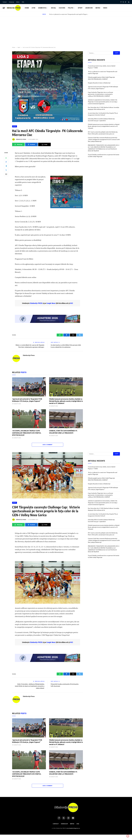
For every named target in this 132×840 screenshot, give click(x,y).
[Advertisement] (66, 30)
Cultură (62, 8)
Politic (70, 8)
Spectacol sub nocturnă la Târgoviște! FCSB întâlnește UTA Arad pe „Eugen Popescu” (27, 400)
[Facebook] (6, 162)
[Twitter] (6, 170)
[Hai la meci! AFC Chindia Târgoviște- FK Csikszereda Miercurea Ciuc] (47, 121)
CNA (23, 2)
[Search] (128, 2)
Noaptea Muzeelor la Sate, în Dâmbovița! (99, 83)
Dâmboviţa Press (21, 139)
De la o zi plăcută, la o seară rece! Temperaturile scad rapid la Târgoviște (69, 14)
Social (53, 8)
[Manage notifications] (127, 836)
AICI (71, 303)
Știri (33, 8)
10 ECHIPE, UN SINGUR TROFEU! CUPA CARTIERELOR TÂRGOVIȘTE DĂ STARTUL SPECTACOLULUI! (26, 433)
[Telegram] (6, 166)
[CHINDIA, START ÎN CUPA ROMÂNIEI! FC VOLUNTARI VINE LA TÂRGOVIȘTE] (66, 418)
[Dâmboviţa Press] (13, 8)
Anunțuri (89, 8)
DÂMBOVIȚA (42, 8)
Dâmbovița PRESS (36, 303)
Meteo (17, 2)
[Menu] (4, 8)
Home (27, 8)
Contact (5, 2)
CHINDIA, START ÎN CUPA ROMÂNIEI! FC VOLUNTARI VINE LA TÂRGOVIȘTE (63, 432)
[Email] (6, 174)
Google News (50, 303)
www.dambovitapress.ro (73, 828)
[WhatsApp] (6, 158)
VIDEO (105, 8)
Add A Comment (47, 444)
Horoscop (11, 2)
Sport (80, 8)
